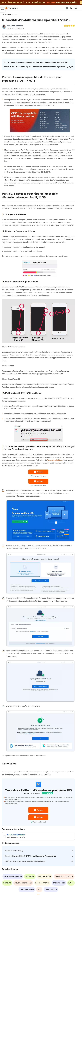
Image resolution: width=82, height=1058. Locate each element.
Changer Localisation (64, 876)
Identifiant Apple (27, 889)
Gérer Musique (51, 889)
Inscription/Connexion (16, 835)
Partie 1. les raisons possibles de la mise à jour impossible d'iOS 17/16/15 (36, 62)
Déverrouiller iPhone (23, 883)
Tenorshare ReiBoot (55, 460)
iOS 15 (21, 29)
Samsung (7, 883)
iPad (39, 889)
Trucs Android (59, 883)
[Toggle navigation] (75, 8)
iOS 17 (71, 883)
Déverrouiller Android (13, 876)
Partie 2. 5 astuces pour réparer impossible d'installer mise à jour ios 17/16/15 (38, 67)
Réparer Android (42, 883)
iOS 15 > (15, 14)
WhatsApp (29, 876)
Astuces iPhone (44, 876)
